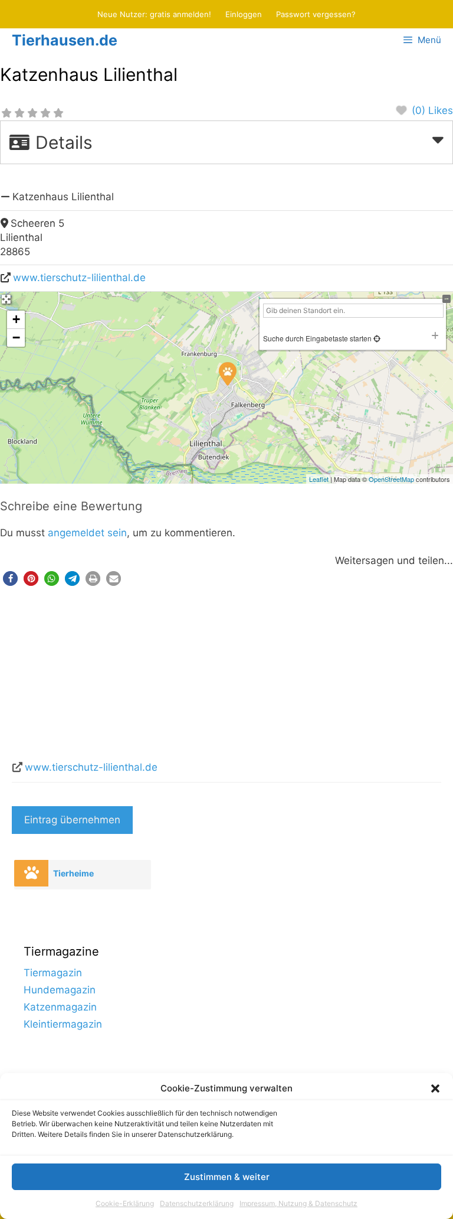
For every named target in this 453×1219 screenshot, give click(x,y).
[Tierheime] (31, 873)
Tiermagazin (53, 973)
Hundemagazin (60, 990)
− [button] (16, 337)
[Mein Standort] (376, 338)
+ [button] (16, 319)
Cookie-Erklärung (125, 1203)
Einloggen (243, 14)
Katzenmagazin (60, 1007)
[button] (435, 1088)
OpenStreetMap (391, 479)
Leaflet (319, 479)
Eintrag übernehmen (72, 820)
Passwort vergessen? (316, 14)
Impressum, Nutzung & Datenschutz (298, 1203)
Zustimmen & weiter (227, 1176)
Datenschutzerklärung (197, 1203)
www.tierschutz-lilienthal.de (79, 277)
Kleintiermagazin (63, 1024)
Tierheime (73, 873)
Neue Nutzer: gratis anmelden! (154, 14)
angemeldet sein (87, 533)
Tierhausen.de (64, 40)
